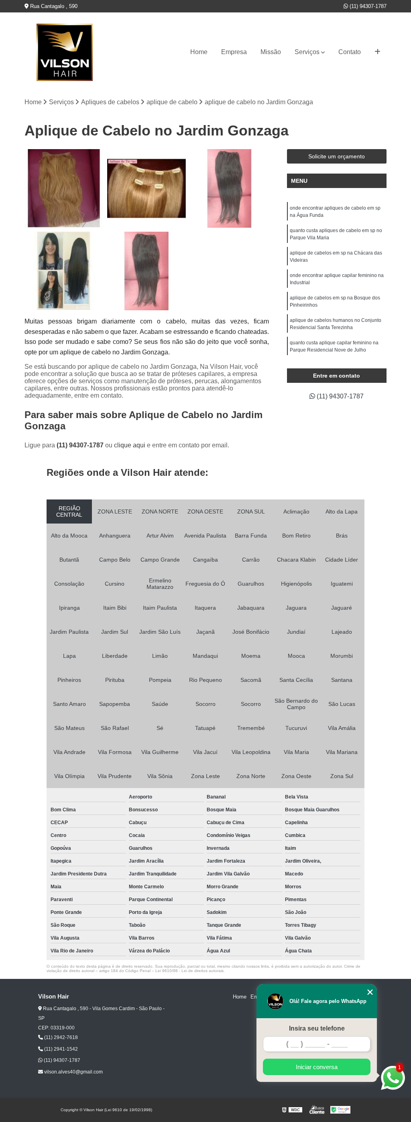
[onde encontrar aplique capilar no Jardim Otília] (146, 188)
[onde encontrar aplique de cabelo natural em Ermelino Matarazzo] (146, 271)
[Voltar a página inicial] (64, 52)
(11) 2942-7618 (60, 1037)
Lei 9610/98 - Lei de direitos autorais (189, 970)
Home (199, 52)
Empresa (234, 52)
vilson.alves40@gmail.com (73, 1072)
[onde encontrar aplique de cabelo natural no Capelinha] (229, 188)
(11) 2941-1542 (60, 1049)
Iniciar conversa (317, 1066)
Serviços (307, 52)
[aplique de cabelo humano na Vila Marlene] (63, 188)
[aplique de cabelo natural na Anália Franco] (63, 271)
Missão (270, 52)
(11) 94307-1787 (367, 6)
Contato (349, 52)
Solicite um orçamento (336, 156)
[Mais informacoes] (377, 52)
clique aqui (129, 445)
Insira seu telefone (317, 1028)
